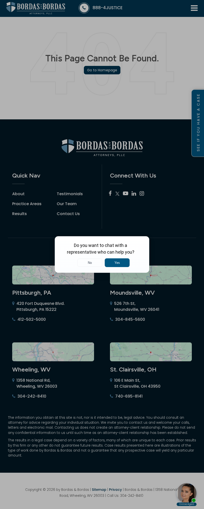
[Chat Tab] (102, 254)
